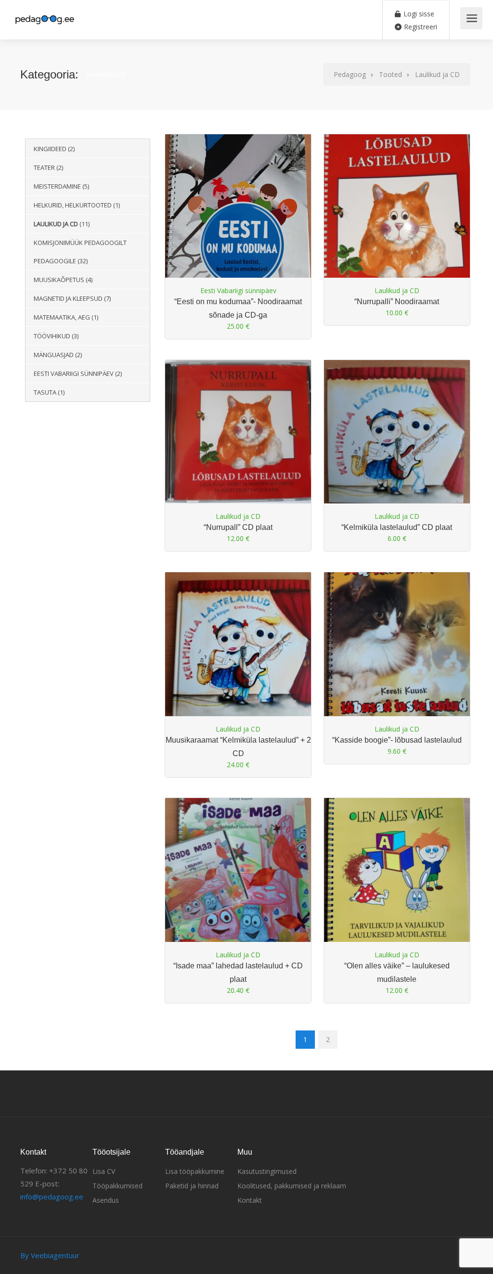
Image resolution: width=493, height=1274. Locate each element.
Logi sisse (418, 13)
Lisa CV (103, 1171)
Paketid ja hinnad (192, 1185)
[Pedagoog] (44, 14)
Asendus (105, 1200)
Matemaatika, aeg (62, 317)
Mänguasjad (54, 354)
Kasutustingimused (267, 1171)
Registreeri (419, 26)
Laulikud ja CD (56, 223)
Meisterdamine (57, 186)
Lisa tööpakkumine (194, 1171)
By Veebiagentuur (49, 1255)
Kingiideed (50, 148)
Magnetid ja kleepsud (68, 298)
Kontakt (249, 1200)
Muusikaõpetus (59, 279)
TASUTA (45, 392)
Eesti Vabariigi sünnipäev (74, 373)
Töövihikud (52, 336)
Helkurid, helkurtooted (73, 205)
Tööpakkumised (117, 1185)
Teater (44, 167)
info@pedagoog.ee (51, 1196)
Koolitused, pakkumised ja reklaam (291, 1185)
